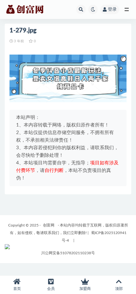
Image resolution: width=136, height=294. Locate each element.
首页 (17, 289)
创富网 (48, 225)
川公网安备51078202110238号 (68, 253)
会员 (51, 289)
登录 (112, 9)
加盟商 (85, 289)
